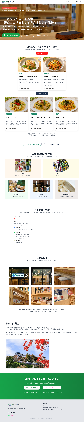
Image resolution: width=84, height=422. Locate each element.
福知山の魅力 (79, 2)
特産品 (67, 2)
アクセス (72, 2)
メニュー (62, 2)
